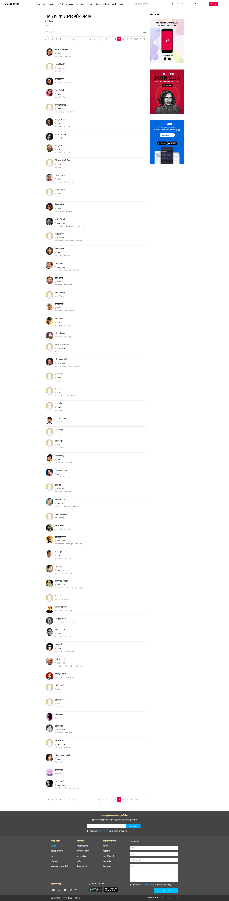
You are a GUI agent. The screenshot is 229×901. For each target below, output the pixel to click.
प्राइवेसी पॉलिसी (56, 898)
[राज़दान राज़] (50, 772)
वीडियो (60, 4)
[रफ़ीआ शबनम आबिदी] (50, 758)
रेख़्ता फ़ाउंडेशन (82, 846)
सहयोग (53, 846)
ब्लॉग (83, 4)
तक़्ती (114, 4)
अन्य (121, 4)
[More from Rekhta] (204, 4)
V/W (136, 39)
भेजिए (168, 891)
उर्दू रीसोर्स (54, 861)
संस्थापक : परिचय (83, 851)
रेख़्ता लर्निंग (107, 861)
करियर (79, 861)
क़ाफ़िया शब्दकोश (57, 851)
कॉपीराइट (77, 898)
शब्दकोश (51, 4)
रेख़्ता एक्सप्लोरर (82, 866)
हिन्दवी (105, 846)
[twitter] (59, 889)
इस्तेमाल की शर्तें (67, 898)
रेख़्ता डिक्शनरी (108, 856)
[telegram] (76, 889)
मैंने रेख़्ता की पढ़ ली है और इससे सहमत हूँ (108, 831)
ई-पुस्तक (69, 4)
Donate (223, 4)
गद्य (77, 4)
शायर (38, 4)
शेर (44, 4)
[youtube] (65, 889)
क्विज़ (98, 4)
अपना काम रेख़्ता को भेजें (59, 866)
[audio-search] (172, 3)
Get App (213, 4)
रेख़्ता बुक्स (107, 866)
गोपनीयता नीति (103, 831)
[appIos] (111, 889)
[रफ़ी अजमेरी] (50, 743)
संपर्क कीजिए (81, 856)
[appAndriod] (96, 889)
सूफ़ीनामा (106, 851)
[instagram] (71, 889)
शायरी (90, 4)
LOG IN (193, 4)
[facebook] (53, 889)
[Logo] (12, 4)
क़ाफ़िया (106, 4)
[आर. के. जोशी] (50, 784)
